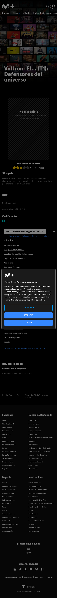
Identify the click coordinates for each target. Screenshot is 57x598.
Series (5, 12)
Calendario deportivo (45, 12)
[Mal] (17, 167)
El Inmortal (32, 434)
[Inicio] (8, 6)
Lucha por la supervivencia (15, 333)
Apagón (7, 342)
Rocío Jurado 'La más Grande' (39, 448)
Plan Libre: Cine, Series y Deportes (41, 503)
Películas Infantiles (9, 445)
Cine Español (7, 427)
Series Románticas (9, 455)
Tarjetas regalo (34, 528)
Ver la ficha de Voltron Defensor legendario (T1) (24, 348)
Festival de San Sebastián (37, 455)
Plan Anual (32, 517)
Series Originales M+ (9, 452)
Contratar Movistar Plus (37, 500)
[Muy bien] (27, 167)
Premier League (8, 493)
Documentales (7, 462)
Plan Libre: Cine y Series (37, 507)
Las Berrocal (33, 445)
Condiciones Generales (37, 493)
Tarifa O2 (31, 524)
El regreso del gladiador (14, 250)
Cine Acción (6, 434)
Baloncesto (6, 503)
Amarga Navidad (34, 431)
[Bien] (24, 167)
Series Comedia (8, 458)
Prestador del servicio (12, 577)
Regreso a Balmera (12, 267)
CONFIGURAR (28, 308)
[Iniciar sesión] (52, 6)
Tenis (4, 507)
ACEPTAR (28, 323)
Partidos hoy (6, 528)
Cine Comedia (7, 431)
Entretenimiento (8, 465)
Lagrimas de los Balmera (14, 258)
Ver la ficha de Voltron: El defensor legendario (29, 236)
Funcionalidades (34, 486)
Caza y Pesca (33, 465)
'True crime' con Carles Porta (39, 452)
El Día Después (7, 497)
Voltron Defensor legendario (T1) (24, 231)
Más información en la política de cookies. (28, 300)
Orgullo (5, 469)
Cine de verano (8, 441)
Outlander (32, 441)
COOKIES (50, 577)
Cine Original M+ (8, 424)
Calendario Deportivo (10, 524)
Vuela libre (8, 263)
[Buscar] (47, 6)
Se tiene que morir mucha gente (40, 438)
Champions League (9, 486)
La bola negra (33, 424)
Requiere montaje (11, 245)
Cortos (4, 438)
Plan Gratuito (33, 514)
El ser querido (33, 420)
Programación (7, 531)
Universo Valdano (8, 500)
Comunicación (33, 531)
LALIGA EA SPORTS (9, 490)
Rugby (4, 510)
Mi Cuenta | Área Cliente (37, 490)
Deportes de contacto (10, 517)
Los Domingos (33, 427)
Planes (30, 510)
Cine (15, 12)
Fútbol (25, 12)
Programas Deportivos (36, 462)
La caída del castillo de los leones (18, 254)
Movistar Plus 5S (34, 469)
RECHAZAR (28, 315)
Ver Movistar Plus (34, 483)
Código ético (33, 497)
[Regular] (21, 167)
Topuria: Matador (8, 514)
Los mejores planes (12, 337)
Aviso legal (28, 577)
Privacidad (39, 577)
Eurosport (6, 521)
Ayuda (28, 553)
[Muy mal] (14, 167)
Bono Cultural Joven (36, 521)
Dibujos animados (35, 458)
